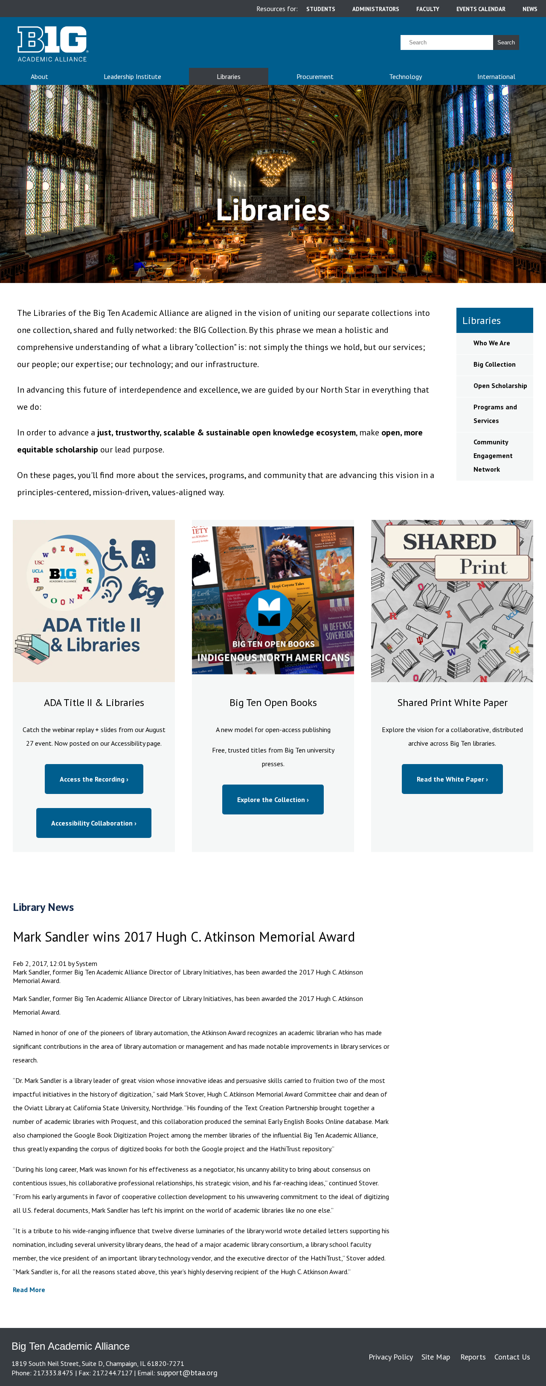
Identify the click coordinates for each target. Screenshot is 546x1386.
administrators (375, 9)
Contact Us (512, 1357)
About (39, 76)
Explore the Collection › (273, 799)
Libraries (229, 76)
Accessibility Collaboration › (93, 823)
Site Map (435, 1357)
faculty (427, 9)
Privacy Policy (391, 1357)
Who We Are (491, 342)
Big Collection (494, 364)
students (320, 9)
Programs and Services (495, 414)
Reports (473, 1357)
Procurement (315, 76)
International (496, 76)
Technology (405, 76)
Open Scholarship (500, 385)
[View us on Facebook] (533, 1372)
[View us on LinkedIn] (532, 1372)
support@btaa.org (187, 1372)
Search (506, 42)
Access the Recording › (94, 779)
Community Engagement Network (493, 455)
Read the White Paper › (452, 779)
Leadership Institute (132, 76)
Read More (29, 1289)
